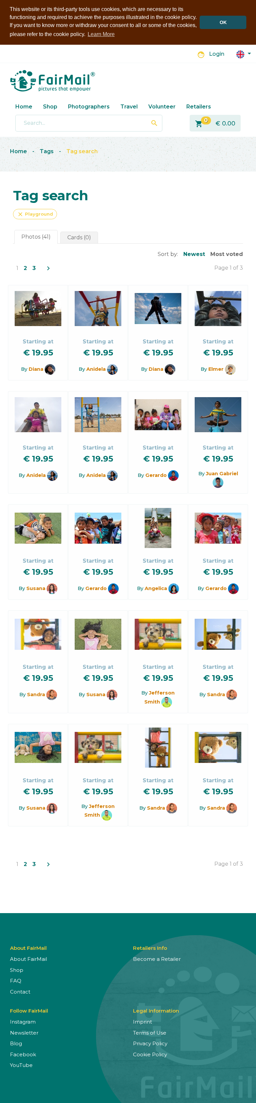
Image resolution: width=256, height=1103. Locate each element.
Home (23, 106)
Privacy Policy (150, 1043)
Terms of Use (149, 1033)
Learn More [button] (101, 34)
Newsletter (24, 1033)
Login (216, 54)
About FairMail (28, 959)
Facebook (23, 1054)
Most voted (226, 254)
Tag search (82, 151)
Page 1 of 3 (228, 268)
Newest (194, 254)
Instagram (23, 1022)
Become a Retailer (157, 959)
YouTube (21, 1065)
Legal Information (156, 1011)
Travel (129, 106)
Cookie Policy (150, 1054)
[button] (243, 54)
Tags (47, 151)
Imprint (142, 1022)
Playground (35, 214)
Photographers (89, 106)
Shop (50, 106)
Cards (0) (79, 237)
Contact (20, 992)
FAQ (15, 981)
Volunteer (162, 106)
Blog (16, 1043)
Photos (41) (36, 237)
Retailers (198, 106)
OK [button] (223, 22)
